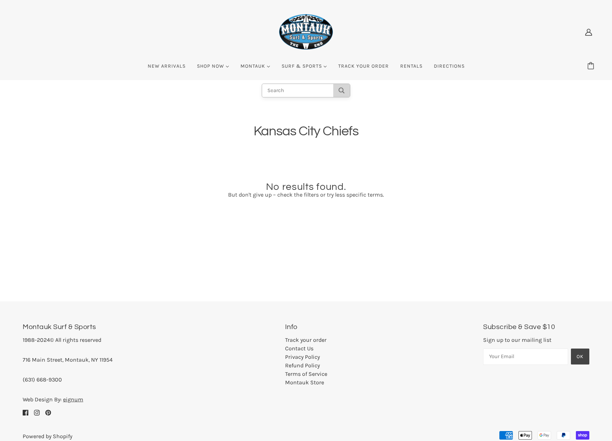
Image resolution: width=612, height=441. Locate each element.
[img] (25, 412)
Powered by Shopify (47, 436)
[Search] (341, 90)
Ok (580, 357)
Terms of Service (306, 374)
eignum (73, 399)
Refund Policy (302, 365)
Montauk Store (304, 382)
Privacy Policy (302, 357)
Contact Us (299, 348)
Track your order (306, 340)
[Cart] (592, 66)
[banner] (306, 31)
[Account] (588, 32)
